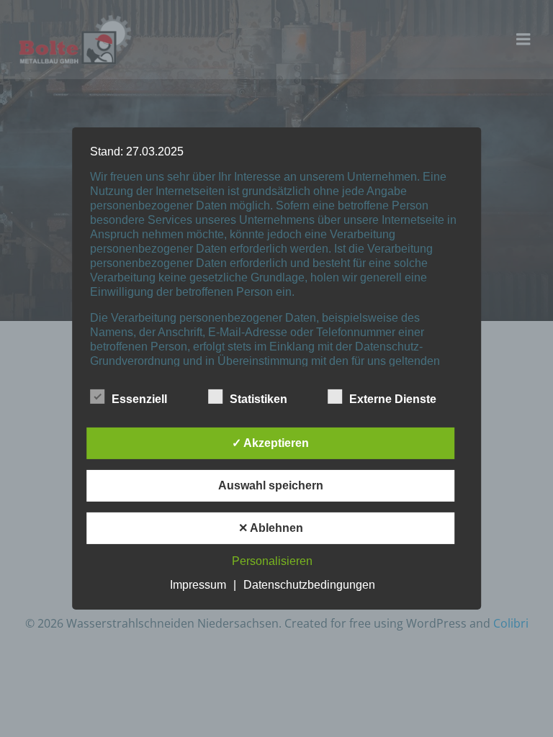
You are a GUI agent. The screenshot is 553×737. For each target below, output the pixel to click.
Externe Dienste (392, 399)
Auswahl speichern (270, 485)
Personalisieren (272, 561)
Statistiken (258, 399)
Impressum (198, 585)
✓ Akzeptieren (270, 443)
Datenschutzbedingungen (309, 585)
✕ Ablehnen (270, 528)
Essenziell (139, 399)
